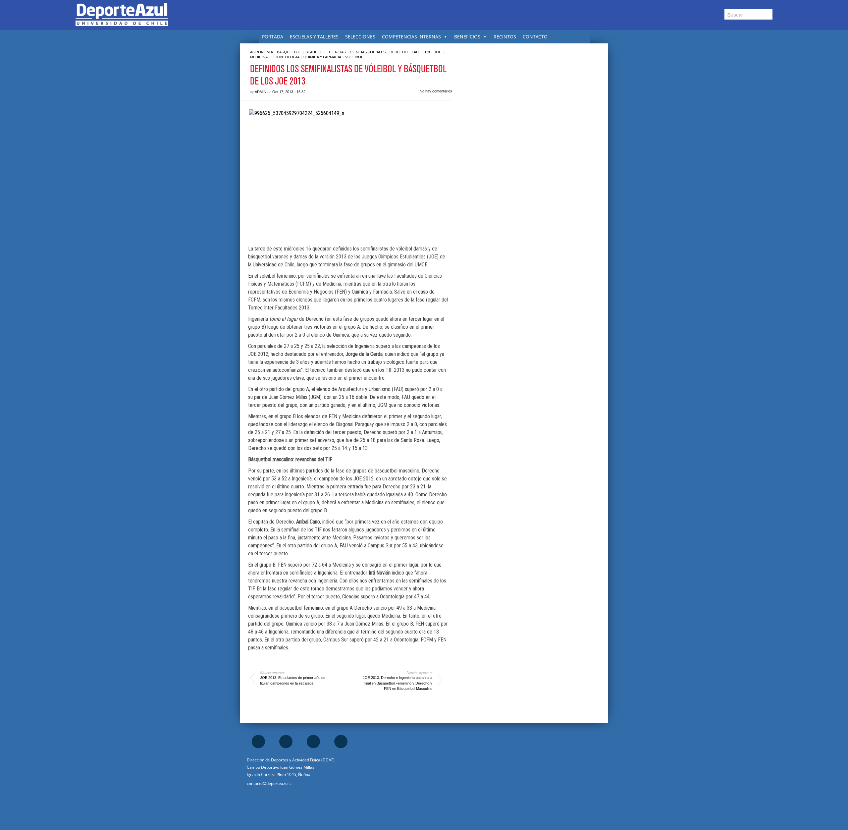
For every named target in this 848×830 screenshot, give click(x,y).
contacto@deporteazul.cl (269, 783)
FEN (426, 52)
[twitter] (313, 741)
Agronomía (261, 52)
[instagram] (285, 741)
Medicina (259, 57)
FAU (415, 52)
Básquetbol (289, 52)
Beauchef (315, 52)
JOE (437, 52)
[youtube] (340, 741)
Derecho (399, 52)
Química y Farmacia (322, 57)
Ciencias (337, 52)
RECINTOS (505, 36)
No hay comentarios (436, 91)
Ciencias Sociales (368, 52)
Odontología (285, 57)
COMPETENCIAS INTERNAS (411, 36)
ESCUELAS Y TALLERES (314, 36)
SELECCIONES (360, 36)
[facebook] (258, 741)
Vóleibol (354, 57)
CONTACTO (535, 36)
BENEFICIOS (467, 36)
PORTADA (272, 36)
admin (260, 92)
